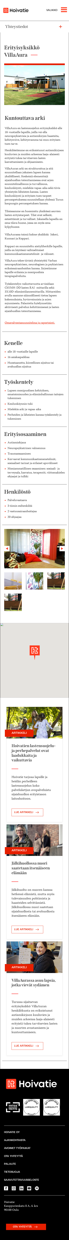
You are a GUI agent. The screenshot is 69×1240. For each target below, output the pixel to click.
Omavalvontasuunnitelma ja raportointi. (30, 322)
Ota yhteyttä (13, 1156)
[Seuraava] (60, 549)
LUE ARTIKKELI (24, 813)
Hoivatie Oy (12, 1133)
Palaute (10, 1164)
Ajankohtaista (15, 1140)
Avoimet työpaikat (17, 1148)
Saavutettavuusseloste (21, 1180)
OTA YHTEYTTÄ (22, 1227)
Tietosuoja (12, 1172)
